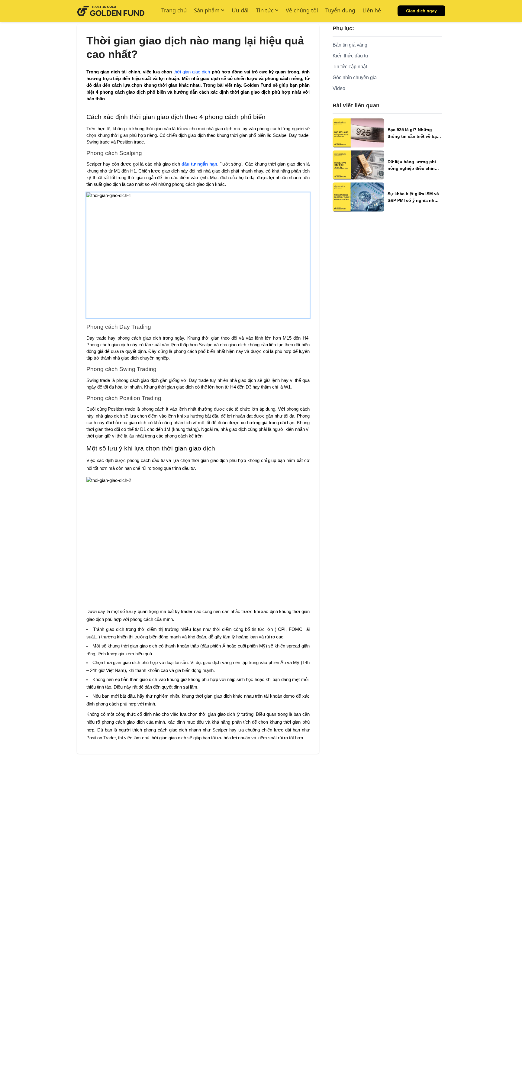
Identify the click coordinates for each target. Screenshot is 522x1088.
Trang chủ (174, 10)
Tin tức (265, 10)
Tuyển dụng (340, 10)
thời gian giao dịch (191, 71)
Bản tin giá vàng (350, 44)
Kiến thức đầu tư (351, 55)
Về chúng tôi (302, 10)
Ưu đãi (240, 10)
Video (339, 88)
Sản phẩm (207, 10)
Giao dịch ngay (421, 11)
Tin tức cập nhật (350, 66)
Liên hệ (371, 10)
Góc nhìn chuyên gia (355, 77)
